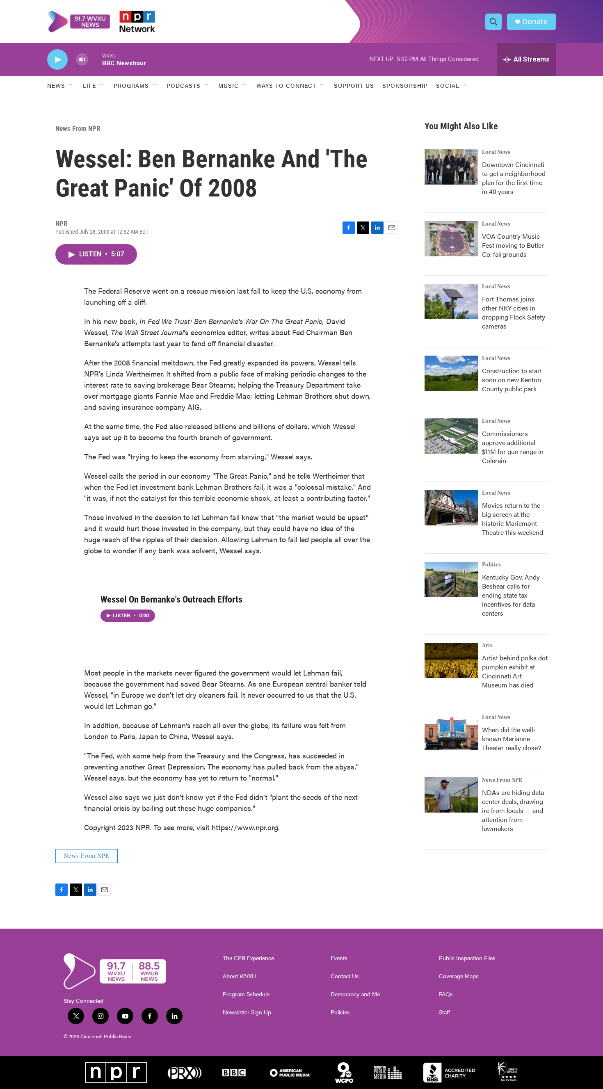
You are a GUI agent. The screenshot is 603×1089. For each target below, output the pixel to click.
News (56, 85)
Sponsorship (405, 85)
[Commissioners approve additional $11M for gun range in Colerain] (451, 436)
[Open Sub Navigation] (71, 85)
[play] (57, 59)
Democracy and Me (355, 994)
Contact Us (345, 976)
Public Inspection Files (467, 958)
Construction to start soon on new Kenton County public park (512, 379)
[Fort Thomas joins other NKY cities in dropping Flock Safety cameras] (451, 301)
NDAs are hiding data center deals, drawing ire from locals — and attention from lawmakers (513, 810)
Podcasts (184, 85)
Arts (487, 645)
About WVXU (239, 976)
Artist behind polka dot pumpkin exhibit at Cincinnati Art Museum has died (515, 671)
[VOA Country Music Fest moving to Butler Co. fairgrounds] (451, 238)
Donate (535, 21)
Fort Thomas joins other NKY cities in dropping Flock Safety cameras (513, 312)
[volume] (82, 59)
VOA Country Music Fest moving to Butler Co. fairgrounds (513, 245)
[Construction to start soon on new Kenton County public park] (451, 373)
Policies (340, 1012)
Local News (496, 152)
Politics (491, 565)
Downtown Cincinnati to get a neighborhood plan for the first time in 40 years (514, 178)
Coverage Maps (459, 976)
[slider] (95, 59)
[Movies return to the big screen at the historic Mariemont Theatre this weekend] (451, 507)
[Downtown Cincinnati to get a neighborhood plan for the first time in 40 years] (451, 167)
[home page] (102, 21)
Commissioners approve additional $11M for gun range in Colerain (513, 447)
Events (339, 958)
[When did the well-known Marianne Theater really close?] (451, 732)
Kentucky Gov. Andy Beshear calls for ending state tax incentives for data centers (511, 595)
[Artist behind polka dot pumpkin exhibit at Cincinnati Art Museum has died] (451, 660)
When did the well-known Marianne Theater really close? (511, 738)
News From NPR (77, 128)
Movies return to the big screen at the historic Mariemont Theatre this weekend (512, 518)
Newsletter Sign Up (247, 1012)
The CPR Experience (248, 958)
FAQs (446, 994)
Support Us (354, 85)
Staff (444, 1012)
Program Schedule (246, 994)
